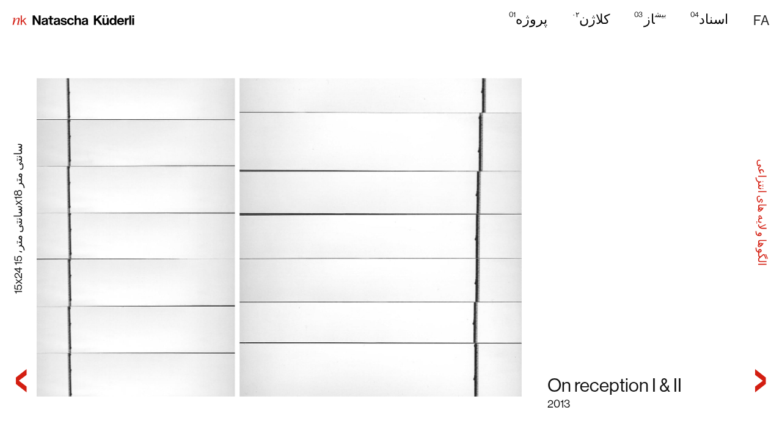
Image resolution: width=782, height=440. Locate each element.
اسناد (709, 18)
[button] (761, 20)
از (650, 18)
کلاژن (591, 18)
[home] (73, 21)
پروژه (528, 18)
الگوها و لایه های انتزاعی (762, 211)
